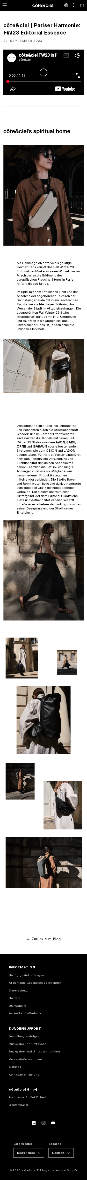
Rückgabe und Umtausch (27, 1044)
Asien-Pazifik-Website (25, 1013)
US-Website (18, 1006)
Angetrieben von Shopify (60, 1170)
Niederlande (26, 1152)
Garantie (15, 1066)
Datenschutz (18, 990)
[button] (4, 5)
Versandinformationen (25, 1059)
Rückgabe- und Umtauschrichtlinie (35, 1051)
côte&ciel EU (31, 1170)
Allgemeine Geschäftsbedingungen (35, 982)
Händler (15, 998)
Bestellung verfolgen (24, 1036)
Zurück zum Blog (46, 939)
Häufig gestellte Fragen (26, 975)
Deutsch (58, 1152)
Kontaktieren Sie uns (24, 1074)
